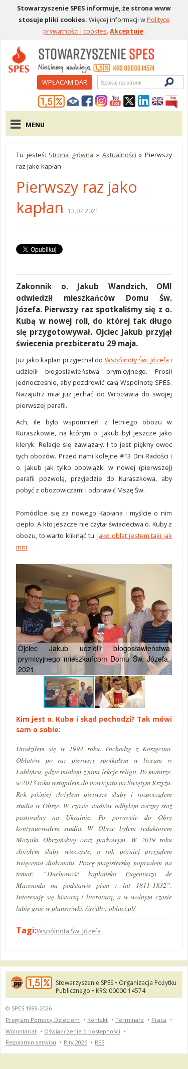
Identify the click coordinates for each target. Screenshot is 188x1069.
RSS (99, 1042)
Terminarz (129, 1019)
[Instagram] (101, 101)
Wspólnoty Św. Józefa (137, 359)
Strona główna (71, 154)
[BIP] (171, 101)
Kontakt (97, 1019)
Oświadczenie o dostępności (82, 1031)
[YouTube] (115, 101)
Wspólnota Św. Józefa (69, 930)
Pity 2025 (75, 1042)
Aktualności (119, 154)
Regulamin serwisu (31, 1042)
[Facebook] (87, 101)
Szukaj (100, 82)
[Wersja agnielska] (157, 101)
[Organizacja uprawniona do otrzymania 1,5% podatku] (51, 101)
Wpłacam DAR (64, 82)
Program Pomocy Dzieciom (43, 1019)
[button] (163, 573)
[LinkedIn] (143, 101)
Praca (158, 1019)
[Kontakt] (73, 101)
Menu (35, 124)
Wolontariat (21, 1031)
